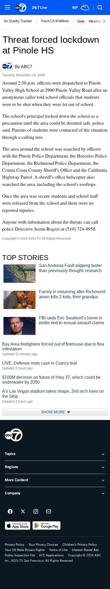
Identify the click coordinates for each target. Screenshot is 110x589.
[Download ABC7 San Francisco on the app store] (17, 525)
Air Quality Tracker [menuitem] (18, 21)
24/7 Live (39, 7)
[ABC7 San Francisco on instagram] (35, 511)
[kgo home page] (13, 435)
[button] (7, 7)
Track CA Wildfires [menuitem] (55, 21)
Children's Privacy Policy (79, 544)
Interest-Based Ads (85, 550)
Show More (53, 412)
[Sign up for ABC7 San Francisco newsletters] (48, 511)
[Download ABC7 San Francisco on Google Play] (47, 525)
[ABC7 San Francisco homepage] (20, 7)
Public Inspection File (20, 555)
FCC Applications (51, 555)
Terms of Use (58, 550)
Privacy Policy (14, 544)
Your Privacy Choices (43, 544)
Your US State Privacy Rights (25, 550)
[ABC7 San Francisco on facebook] (10, 511)
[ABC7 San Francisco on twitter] (23, 511)
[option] (22, 21)
